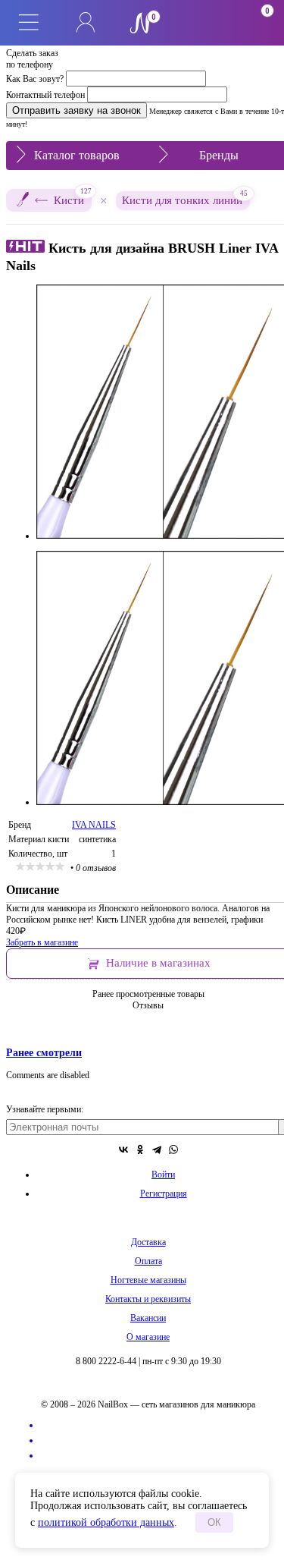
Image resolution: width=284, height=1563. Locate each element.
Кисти (73, 197)
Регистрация (163, 1193)
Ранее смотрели (44, 1052)
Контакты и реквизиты (148, 1299)
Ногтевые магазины (148, 1280)
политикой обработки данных (106, 1522)
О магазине (148, 1337)
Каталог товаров (77, 155)
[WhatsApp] (173, 1149)
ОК (214, 1522)
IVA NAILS (94, 824)
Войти (163, 1174)
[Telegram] (157, 1149)
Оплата (148, 1261)
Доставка (148, 1242)
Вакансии (148, 1318)
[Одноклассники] (140, 1149)
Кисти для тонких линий (185, 198)
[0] (199, 23)
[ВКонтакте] (123, 1149)
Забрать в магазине (42, 942)
